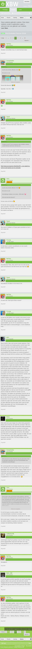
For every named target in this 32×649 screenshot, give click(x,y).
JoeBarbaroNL (10, 533)
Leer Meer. (4, 28)
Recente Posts (17, 13)
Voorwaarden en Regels (20, 645)
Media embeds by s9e (19, 647)
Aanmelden (27, 1)
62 (24, 38)
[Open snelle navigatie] (30, 17)
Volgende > (26, 40)
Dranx (8, 417)
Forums (13, 9)
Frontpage (5, 9)
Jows (7, 178)
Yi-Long (8, 240)
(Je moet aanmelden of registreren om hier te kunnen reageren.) (18, 629)
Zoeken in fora (6, 13)
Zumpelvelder (10, 60)
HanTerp (8, 43)
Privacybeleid (29, 645)
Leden (20, 9)
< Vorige (2, 38)
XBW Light (3, 643)
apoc (7, 337)
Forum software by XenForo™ (7, 647)
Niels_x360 (9, 573)
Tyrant (8, 116)
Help (30, 643)
